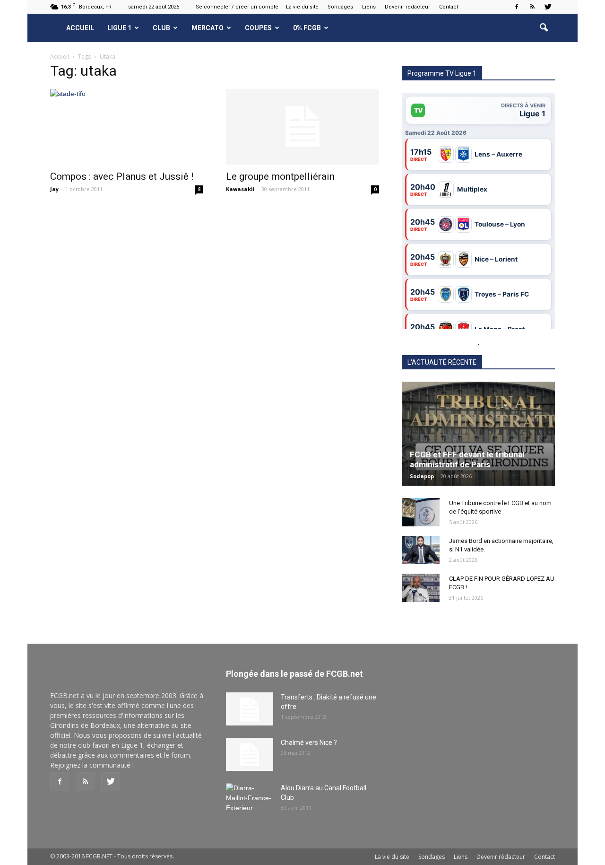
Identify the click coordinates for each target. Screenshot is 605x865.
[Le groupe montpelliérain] (302, 127)
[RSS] (532, 6)
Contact (448, 7)
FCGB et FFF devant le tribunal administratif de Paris (467, 459)
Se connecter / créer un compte (237, 7)
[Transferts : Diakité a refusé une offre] (249, 708)
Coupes (258, 28)
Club (161, 28)
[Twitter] (548, 6)
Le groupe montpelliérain (280, 176)
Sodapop (422, 476)
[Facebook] (517, 6)
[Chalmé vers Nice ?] (249, 754)
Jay (54, 188)
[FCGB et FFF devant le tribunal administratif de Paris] (478, 434)
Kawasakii (240, 188)
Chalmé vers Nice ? (309, 742)
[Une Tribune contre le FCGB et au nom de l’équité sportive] (421, 512)
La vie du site (302, 7)
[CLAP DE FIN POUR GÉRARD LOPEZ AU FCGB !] (421, 588)
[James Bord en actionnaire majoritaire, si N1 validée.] (421, 550)
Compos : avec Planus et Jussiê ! (121, 176)
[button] (543, 28)
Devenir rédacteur (407, 7)
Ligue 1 (119, 28)
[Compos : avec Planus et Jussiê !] (126, 127)
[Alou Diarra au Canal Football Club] (249, 799)
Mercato (207, 28)
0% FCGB (307, 28)
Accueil (80, 28)
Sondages (340, 7)
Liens (369, 7)
